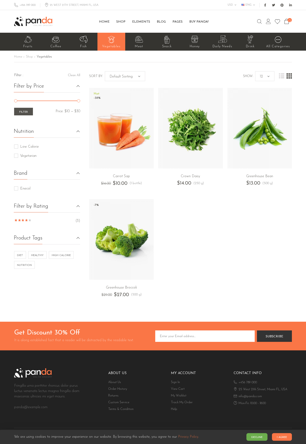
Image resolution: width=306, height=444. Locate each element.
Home (18, 56)
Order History (117, 389)
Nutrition (24, 265)
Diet (20, 255)
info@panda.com (250, 396)
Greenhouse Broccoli (121, 287)
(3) (47, 221)
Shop (29, 56)
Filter (23, 112)
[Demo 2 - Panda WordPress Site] (33, 21)
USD (230, 5)
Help (174, 409)
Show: (248, 76)
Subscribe (274, 336)
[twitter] (273, 5)
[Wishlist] (277, 21)
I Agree (282, 437)
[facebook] (265, 5)
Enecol (25, 188)
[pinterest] (282, 5)
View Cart (178, 389)
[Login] (268, 21)
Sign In (175, 382)
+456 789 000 (27, 5)
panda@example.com (30, 407)
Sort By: (96, 76)
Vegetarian (28, 156)
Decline (257, 437)
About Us (114, 382)
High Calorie (61, 255)
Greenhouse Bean (259, 176)
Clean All (74, 75)
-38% (97, 98)
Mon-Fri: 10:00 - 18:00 (252, 403)
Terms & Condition (121, 409)
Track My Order (182, 402)
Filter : (18, 75)
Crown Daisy (190, 176)
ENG (249, 5)
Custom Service (118, 402)
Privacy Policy (188, 437)
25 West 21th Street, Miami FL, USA (263, 389)
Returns (113, 395)
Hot (96, 93)
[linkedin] (290, 5)
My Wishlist (178, 395)
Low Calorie (29, 147)
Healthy (37, 255)
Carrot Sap (121, 176)
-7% (96, 205)
